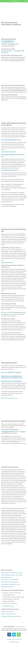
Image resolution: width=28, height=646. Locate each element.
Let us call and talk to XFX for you (11, 140)
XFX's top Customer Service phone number (11, 572)
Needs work (21, 626)
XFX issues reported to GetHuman (9, 398)
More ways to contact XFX (7, 586)
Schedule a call (4, 52)
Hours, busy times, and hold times (9, 582)
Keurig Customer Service (7, 611)
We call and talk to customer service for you (12, 575)
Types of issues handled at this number (11, 584)
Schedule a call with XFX (7, 262)
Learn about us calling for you (8, 151)
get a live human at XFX (15, 60)
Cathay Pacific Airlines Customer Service (11, 616)
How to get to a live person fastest (9, 579)
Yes (16, 626)
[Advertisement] (14, 72)
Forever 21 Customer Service (8, 614)
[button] (26, 1)
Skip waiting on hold (19, 50)
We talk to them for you (7, 50)
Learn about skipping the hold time (9, 170)
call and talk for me (17, 312)
